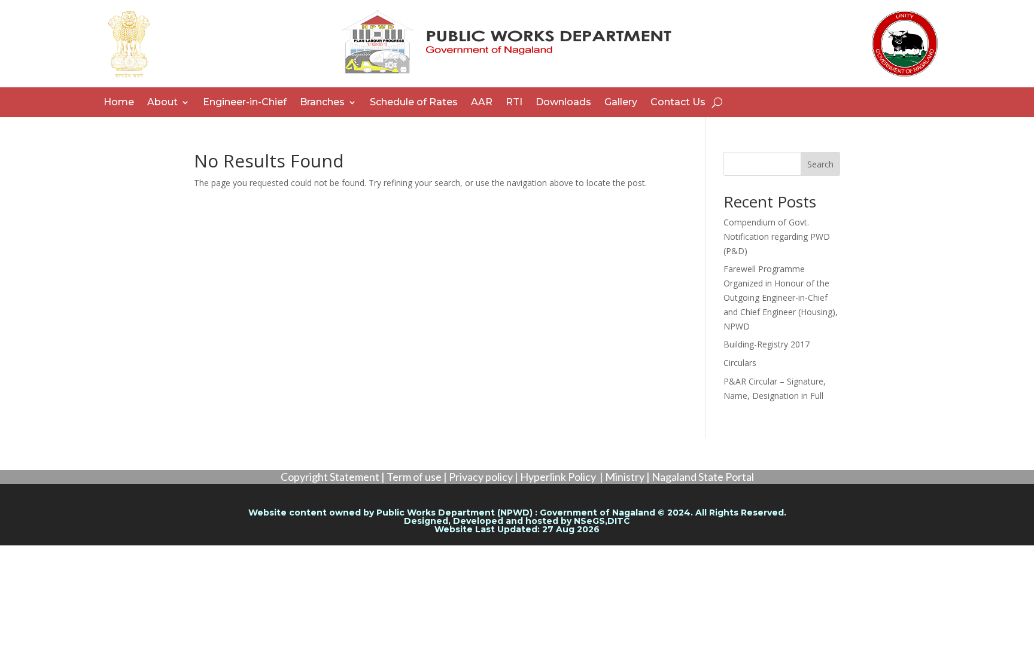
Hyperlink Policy (558, 476)
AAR (481, 103)
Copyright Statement (330, 476)
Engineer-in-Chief (245, 103)
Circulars (739, 362)
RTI (514, 103)
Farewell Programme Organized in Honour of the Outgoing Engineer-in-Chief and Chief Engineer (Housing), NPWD (780, 297)
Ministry (624, 476)
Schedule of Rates (414, 103)
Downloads (563, 103)
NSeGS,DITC (602, 521)
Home (119, 103)
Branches (322, 103)
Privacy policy (481, 476)
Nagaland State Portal (703, 476)
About (162, 103)
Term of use (414, 476)
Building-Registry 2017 (766, 344)
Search (820, 164)
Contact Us (677, 103)
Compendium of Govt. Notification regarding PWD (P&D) (776, 236)
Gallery (620, 103)
